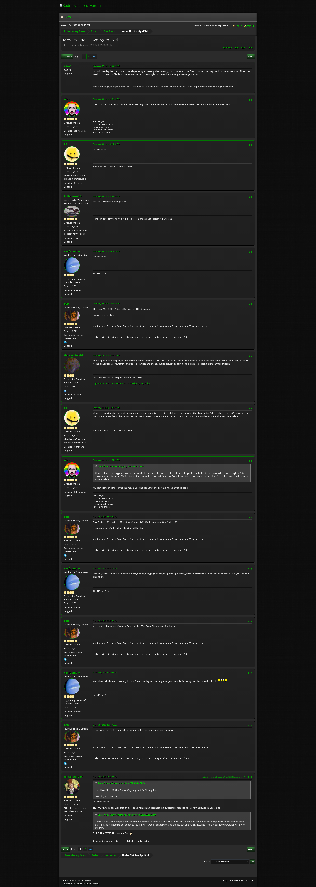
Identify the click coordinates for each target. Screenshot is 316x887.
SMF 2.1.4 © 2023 (70, 880)
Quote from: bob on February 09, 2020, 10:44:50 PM (121, 783)
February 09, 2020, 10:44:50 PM (106, 303)
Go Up (65, 849)
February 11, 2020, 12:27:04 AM (106, 460)
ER (65, 144)
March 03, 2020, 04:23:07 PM (105, 568)
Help (225, 880)
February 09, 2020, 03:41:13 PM (106, 144)
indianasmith (73, 196)
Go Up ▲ (249, 880)
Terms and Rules (236, 880)
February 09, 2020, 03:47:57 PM (106, 196)
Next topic (247, 47)
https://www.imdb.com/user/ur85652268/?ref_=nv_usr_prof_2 (121, 383)
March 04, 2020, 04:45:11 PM (105, 776)
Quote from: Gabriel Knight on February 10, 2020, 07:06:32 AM (127, 814)
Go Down (67, 56)
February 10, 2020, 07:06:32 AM (106, 355)
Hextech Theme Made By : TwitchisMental (81, 883)
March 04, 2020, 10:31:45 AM (105, 725)
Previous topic (231, 47)
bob (66, 303)
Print (251, 56)
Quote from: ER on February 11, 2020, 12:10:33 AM (121, 466)
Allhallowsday (73, 776)
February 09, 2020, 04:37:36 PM (106, 251)
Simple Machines (85, 880)
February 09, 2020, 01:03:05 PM (106, 66)
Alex (67, 99)
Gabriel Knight (73, 355)
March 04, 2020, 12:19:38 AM (105, 672)
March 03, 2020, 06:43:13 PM (105, 620)
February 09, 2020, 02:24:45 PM (106, 99)
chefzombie (72, 251)
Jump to (206, 861)
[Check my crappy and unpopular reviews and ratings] (65, 390)
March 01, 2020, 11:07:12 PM (105, 516)
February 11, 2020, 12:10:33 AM (106, 407)
